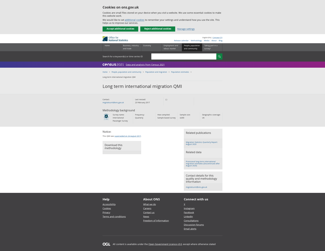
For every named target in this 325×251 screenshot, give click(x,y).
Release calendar (181, 40)
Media (206, 40)
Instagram (189, 208)
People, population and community (126, 72)
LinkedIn (188, 216)
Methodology (196, 40)
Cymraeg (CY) (217, 38)
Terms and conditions (114, 216)
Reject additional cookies (157, 28)
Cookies (107, 208)
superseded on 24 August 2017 (128, 136)
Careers (147, 208)
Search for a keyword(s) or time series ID (123, 56)
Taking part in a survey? (210, 47)
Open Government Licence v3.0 (165, 244)
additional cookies (134, 19)
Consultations (191, 220)
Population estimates (180, 72)
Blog (220, 40)
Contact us (149, 212)
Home (107, 45)
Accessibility (109, 204)
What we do (149, 204)
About (214, 40)
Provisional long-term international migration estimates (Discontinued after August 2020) (203, 163)
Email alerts (190, 228)
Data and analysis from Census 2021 (145, 64)
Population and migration (156, 72)
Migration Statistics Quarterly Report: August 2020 (202, 143)
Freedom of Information (156, 220)
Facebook (189, 212)
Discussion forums (194, 224)
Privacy (106, 212)
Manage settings (186, 28)
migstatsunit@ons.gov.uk (113, 102)
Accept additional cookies (120, 28)
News (146, 216)
